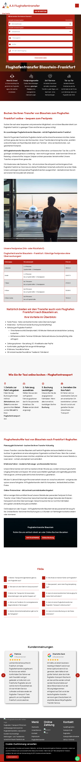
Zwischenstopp (69, 20)
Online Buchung (48, 538)
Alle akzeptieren (12, 757)
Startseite (6, 13)
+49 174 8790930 (32, 538)
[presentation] (3, 675)
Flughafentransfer (38, 739)
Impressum (36, 736)
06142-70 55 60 (68, 739)
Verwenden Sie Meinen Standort (21, 16)
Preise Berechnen (41, 58)
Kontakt (34, 733)
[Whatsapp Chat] (77, 758)
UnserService (36, 730)
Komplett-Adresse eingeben (16, 20)
